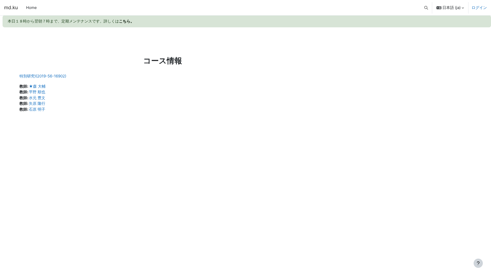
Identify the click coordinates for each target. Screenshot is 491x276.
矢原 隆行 (37, 103)
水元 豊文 (37, 97)
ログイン (479, 7)
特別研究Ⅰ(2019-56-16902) (42, 76)
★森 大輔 (37, 86)
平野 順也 (37, 91)
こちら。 (126, 21)
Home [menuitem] (31, 7)
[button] (426, 7)
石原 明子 (37, 109)
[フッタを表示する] (478, 263)
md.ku (11, 7)
